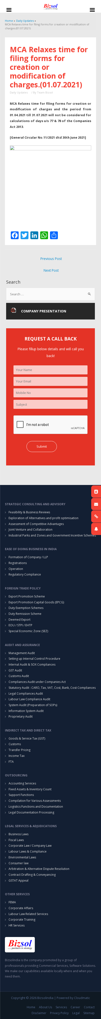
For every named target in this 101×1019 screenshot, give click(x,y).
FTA (11, 762)
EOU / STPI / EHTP (20, 625)
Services (61, 1007)
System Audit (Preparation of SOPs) (33, 705)
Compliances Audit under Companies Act (37, 682)
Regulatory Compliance (25, 574)
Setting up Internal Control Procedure (34, 659)
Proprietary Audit (21, 716)
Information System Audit (26, 711)
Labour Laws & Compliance (28, 851)
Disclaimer (39, 1013)
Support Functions (21, 795)
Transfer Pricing (19, 750)
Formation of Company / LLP (28, 557)
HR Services (17, 925)
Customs (15, 744)
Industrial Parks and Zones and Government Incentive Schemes (52, 535)
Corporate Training (22, 919)
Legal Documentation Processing (31, 812)
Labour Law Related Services (28, 914)
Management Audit (22, 653)
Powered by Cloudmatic (73, 998)
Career (75, 1007)
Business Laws (18, 834)
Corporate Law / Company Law (30, 846)
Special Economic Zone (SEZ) (28, 631)
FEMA (12, 902)
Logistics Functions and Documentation (36, 806)
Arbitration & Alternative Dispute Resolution (39, 869)
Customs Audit (19, 676)
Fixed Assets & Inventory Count (30, 789)
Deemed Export (19, 620)
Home (31, 1007)
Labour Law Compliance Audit (29, 699)
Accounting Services (22, 783)
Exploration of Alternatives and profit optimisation (43, 518)
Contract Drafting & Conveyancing (32, 875)
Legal (76, 1013)
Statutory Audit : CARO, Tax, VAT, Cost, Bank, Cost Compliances (52, 688)
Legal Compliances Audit (26, 693)
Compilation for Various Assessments (35, 801)
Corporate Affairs (21, 908)
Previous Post (51, 258)
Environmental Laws (22, 857)
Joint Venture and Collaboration (30, 529)
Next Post (51, 270)
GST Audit (15, 670)
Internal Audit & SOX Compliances (32, 664)
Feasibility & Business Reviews (29, 512)
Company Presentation (43, 311)
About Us (45, 1007)
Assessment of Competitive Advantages (36, 524)
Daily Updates (19, 92)
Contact (89, 1007)
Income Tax (17, 756)
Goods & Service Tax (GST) (27, 738)
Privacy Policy (59, 1013)
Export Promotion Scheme (27, 596)
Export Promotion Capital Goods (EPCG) (36, 602)
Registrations (18, 563)
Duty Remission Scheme (25, 614)
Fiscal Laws (16, 840)
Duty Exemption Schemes (26, 608)
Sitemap (89, 1013)
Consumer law (18, 863)
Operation (16, 569)
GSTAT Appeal (18, 880)
